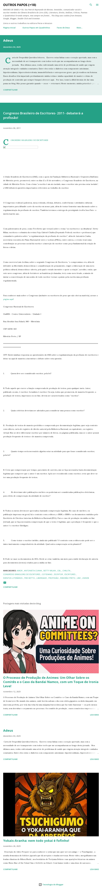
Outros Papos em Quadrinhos (36, 27)
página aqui (8, 299)
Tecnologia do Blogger (52, 884)
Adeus (8, 40)
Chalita (67, 570)
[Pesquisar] (90, 4)
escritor (58, 574)
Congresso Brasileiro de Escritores (22, 574)
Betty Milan (49, 570)
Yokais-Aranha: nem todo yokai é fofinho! (36, 840)
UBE (79, 578)
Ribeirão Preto (68, 578)
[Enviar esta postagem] (4, 583)
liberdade (41, 578)
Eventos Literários (13, 578)
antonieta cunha (33, 570)
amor (20, 570)
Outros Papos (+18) (19, 5)
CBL (59, 570)
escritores (70, 574)
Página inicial (9, 27)
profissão (53, 578)
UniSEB (85, 578)
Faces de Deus (63, 27)
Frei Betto (29, 578)
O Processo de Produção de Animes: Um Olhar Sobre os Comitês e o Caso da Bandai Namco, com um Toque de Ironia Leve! (50, 681)
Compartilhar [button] (10, 90)
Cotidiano (47, 574)
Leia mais (94, 714)
